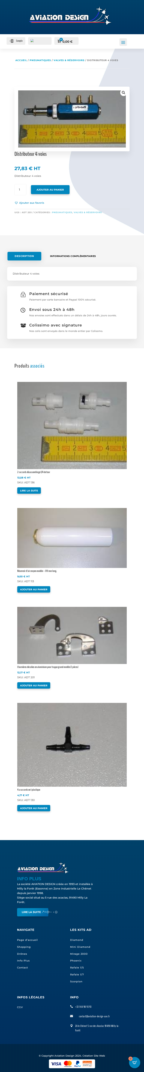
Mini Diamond (80, 946)
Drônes (22, 953)
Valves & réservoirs (69, 60)
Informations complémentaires (73, 256)
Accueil (21, 60)
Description (24, 256)
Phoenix (76, 960)
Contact (22, 967)
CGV (20, 1007)
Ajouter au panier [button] (33, 589)
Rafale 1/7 (77, 974)
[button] (29, 203)
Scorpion (76, 981)
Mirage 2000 (79, 953)
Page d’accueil (27, 939)
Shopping (24, 946)
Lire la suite (29, 490)
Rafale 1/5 (77, 967)
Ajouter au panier (50, 189)
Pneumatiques (40, 60)
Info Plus (23, 960)
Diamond (76, 939)
